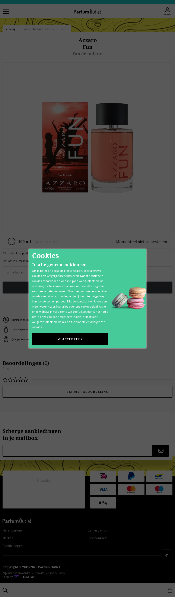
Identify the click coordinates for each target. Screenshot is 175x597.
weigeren (38, 322)
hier (58, 306)
